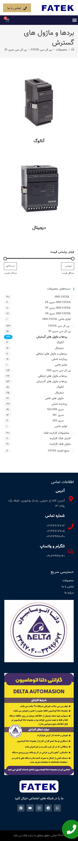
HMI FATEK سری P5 (58, 313)
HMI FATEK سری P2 (58, 308)
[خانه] (72, 50)
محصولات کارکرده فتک (56, 433)
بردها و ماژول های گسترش (51, 337)
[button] (74, 20)
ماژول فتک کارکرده (60, 444)
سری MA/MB (55, 409)
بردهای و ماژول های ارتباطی (51, 354)
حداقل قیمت (68, 273)
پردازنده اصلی (59, 359)
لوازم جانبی (61, 365)
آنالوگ (60, 342)
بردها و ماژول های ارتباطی (52, 376)
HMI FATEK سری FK (58, 302)
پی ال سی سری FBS (59, 370)
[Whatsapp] (57, 808)
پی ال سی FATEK (58, 326)
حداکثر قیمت (10, 273)
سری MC (58, 415)
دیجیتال (59, 348)
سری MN (58, 421)
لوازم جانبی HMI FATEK (56, 319)
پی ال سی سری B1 (60, 331)
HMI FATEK (62, 297)
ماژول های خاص (54, 398)
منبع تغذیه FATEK (58, 451)
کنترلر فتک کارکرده (60, 438)
